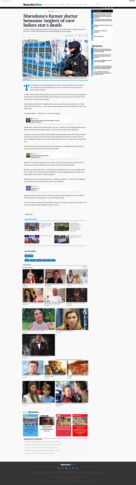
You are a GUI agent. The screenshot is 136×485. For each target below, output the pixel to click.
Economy (53, 4)
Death (44, 260)
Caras (41, 472)
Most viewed (96, 11)
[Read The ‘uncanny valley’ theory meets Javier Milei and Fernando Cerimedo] (32, 223)
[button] (86, 41)
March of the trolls (46, 235)
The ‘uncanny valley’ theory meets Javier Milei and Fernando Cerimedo (46, 225)
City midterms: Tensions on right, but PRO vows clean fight (39, 453)
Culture (74, 4)
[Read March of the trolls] (32, 236)
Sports (80, 4)
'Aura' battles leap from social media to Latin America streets (45, 121)
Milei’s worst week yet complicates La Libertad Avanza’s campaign (41, 447)
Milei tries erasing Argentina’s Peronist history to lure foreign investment (43, 441)
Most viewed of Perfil (102, 46)
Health (53, 260)
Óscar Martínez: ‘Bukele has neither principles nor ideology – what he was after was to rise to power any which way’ (75, 227)
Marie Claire (48, 472)
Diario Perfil (35, 472)
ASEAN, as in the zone (35, 189)
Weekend (89, 472)
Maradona (39, 260)
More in (25, 412)
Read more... (36, 118)
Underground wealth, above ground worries (40, 156)
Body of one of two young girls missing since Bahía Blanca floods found (42, 450)
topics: (26, 258)
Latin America (61, 4)
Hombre (67, 472)
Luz (99, 472)
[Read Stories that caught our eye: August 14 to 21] (61, 236)
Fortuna (61, 472)
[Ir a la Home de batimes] (68, 464)
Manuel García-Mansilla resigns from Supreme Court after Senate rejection (43, 444)
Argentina (47, 4)
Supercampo (82, 472)
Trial (49, 260)
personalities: (29, 254)
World (68, 4)
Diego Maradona (29, 256)
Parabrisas (73, 472)
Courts (27, 260)
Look (95, 472)
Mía (103, 472)
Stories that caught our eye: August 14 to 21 (76, 237)
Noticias (55, 472)
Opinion (86, 4)
